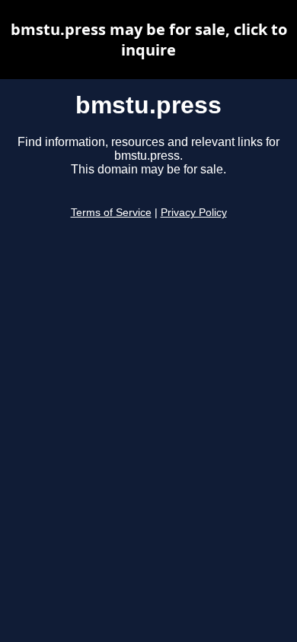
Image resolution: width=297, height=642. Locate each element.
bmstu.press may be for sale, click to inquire (149, 39)
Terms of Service (111, 212)
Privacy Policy (194, 212)
